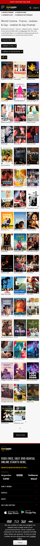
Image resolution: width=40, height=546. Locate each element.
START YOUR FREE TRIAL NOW (20, 2)
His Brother (4, 359)
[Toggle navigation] (3, 7)
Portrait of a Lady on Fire (9, 79)
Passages (17, 79)
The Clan (30, 294)
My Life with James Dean (22, 165)
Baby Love (30, 402)
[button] (29, 8)
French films (21, 12)
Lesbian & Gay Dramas (24, 15)
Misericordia (31, 79)
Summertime (5, 165)
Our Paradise (18, 273)
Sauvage (4, 144)
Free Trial (24, 31)
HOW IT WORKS (6, 486)
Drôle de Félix (18, 402)
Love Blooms (18, 187)
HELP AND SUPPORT (8, 505)
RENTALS (4, 492)
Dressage (4, 251)
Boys (28, 165)
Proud (16, 337)
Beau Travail (31, 122)
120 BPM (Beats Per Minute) (22, 101)
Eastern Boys (18, 230)
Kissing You (5, 230)
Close (20, 542)
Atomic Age (5, 273)
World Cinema (8, 12)
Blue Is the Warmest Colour (10, 122)
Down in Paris (31, 144)
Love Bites (17, 122)
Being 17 (29, 316)
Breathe (16, 380)
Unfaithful (30, 273)
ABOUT (3, 499)
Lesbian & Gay (8, 15)
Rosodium (17, 144)
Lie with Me (4, 101)
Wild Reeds (5, 423)
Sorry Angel (5, 316)
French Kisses (5, 208)
